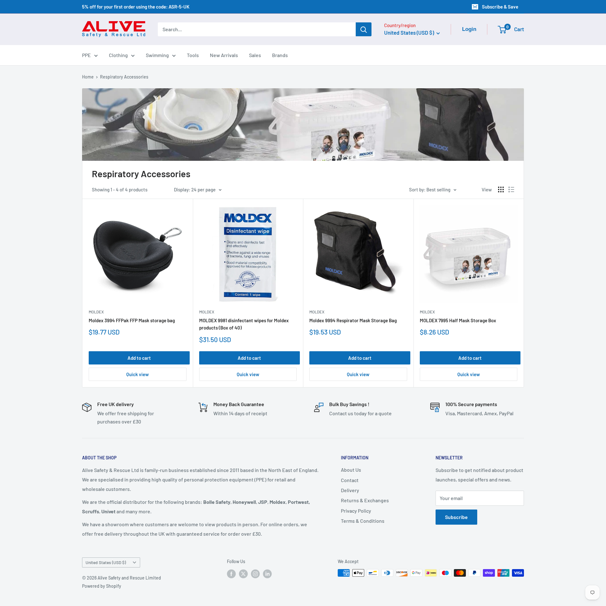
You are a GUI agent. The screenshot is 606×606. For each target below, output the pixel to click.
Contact (350, 480)
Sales (255, 55)
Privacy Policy (356, 511)
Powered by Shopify (101, 586)
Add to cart (139, 358)
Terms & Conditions (362, 521)
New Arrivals (224, 55)
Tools (193, 55)
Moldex (96, 311)
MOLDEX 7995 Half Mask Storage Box (458, 320)
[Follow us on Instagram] (255, 573)
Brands (280, 55)
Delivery (350, 490)
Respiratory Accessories (124, 76)
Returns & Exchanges (365, 500)
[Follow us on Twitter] (243, 573)
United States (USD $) (106, 562)
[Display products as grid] (501, 189)
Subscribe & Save (500, 6)
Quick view (137, 374)
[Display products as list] (511, 189)
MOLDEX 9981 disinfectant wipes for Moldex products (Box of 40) (244, 324)
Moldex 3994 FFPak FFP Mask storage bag (132, 320)
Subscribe (456, 517)
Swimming (157, 55)
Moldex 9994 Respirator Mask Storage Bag (353, 320)
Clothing (118, 55)
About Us (351, 470)
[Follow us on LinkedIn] (267, 573)
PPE (86, 55)
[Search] (363, 29)
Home (88, 76)
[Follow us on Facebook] (231, 573)
